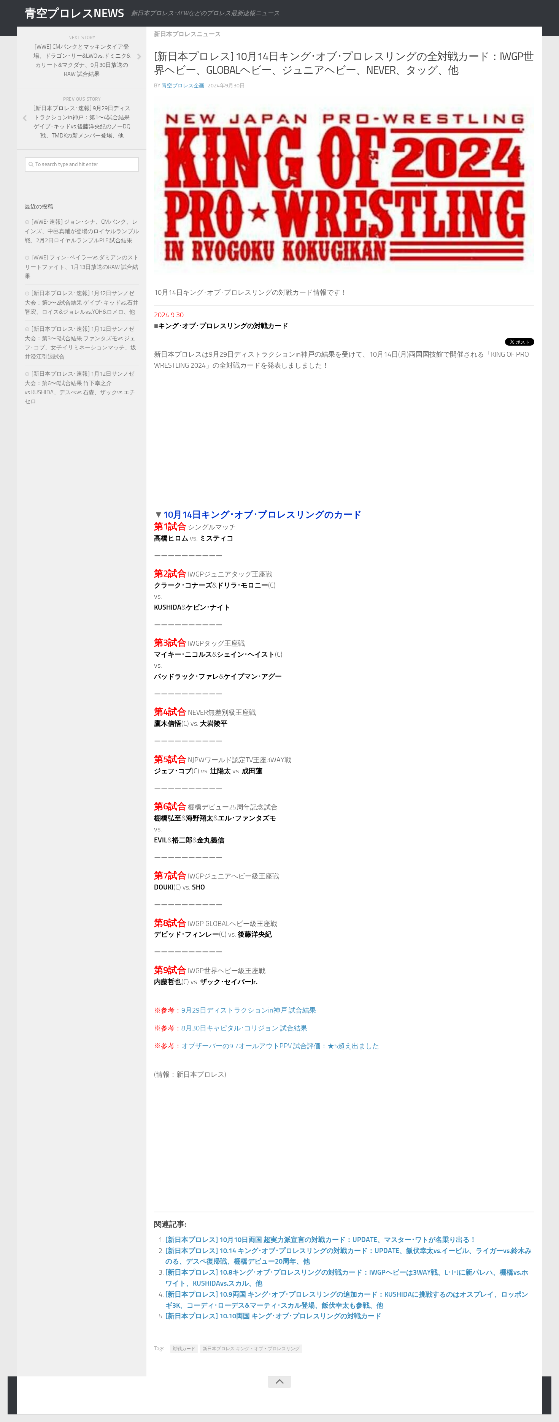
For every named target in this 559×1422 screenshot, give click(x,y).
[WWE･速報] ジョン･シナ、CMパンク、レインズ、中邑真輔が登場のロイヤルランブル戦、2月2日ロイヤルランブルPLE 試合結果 (82, 231)
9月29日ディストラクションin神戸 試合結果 (248, 1010)
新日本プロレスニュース (187, 34)
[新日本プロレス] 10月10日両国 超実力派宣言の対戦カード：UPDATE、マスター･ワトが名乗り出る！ (320, 1240)
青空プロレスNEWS (74, 13)
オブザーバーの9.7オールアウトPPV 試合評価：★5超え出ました (280, 1046)
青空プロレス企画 (183, 85)
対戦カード (184, 1348)
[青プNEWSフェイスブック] (529, 1397)
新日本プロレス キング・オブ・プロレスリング (251, 1348)
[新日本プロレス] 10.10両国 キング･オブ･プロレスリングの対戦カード (273, 1316)
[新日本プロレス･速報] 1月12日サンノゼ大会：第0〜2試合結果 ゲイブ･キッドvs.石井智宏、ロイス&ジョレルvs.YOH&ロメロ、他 (81, 302)
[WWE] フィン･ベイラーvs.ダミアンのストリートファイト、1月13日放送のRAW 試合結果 (82, 267)
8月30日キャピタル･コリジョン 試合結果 (244, 1028)
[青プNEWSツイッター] (513, 1397)
